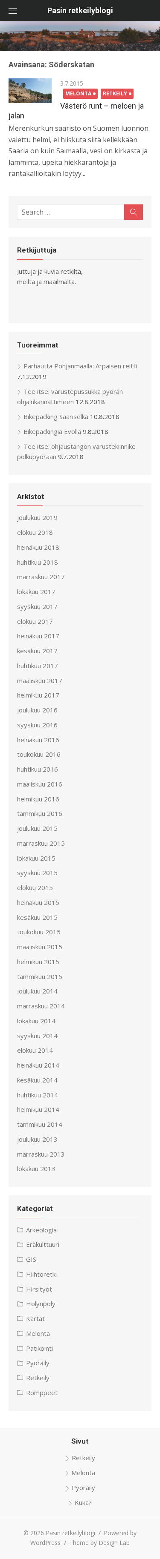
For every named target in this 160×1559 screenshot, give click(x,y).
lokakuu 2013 (36, 1168)
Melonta (78, 93)
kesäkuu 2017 (37, 650)
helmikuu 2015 (38, 961)
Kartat (35, 1318)
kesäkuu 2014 (37, 1080)
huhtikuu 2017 (37, 665)
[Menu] (12, 10)
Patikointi (39, 1348)
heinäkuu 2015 (38, 902)
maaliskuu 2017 (39, 680)
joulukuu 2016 (37, 710)
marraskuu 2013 (41, 1154)
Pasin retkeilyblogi (80, 10)
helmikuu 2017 (38, 695)
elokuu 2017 (35, 621)
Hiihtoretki (41, 1274)
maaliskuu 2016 (39, 784)
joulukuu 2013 (37, 1139)
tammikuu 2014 (39, 1124)
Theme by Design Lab (99, 1543)
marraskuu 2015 (41, 843)
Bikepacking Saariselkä (55, 416)
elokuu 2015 (35, 887)
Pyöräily (37, 1362)
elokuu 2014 (35, 1050)
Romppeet (42, 1392)
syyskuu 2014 (37, 1035)
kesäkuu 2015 (37, 917)
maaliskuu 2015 (39, 946)
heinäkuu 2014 (38, 1065)
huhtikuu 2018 (37, 562)
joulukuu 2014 (37, 991)
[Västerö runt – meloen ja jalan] (30, 90)
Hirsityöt (39, 1289)
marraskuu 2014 (41, 1006)
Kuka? (83, 1502)
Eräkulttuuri (42, 1244)
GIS (31, 1259)
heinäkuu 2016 (38, 739)
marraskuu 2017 (41, 576)
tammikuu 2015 (39, 976)
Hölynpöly (40, 1303)
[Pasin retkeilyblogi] (80, 36)
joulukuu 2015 (37, 828)
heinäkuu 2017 (38, 636)
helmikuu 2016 (38, 799)
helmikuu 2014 (38, 1109)
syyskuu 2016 (37, 725)
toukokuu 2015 (39, 931)
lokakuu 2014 (36, 1020)
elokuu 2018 (35, 532)
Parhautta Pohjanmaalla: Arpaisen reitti (80, 366)
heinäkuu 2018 (38, 547)
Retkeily (115, 93)
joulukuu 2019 (37, 517)
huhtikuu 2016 (37, 769)
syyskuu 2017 (37, 606)
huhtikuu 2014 (37, 1095)
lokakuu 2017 (36, 591)
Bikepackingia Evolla (52, 431)
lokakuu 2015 (36, 858)
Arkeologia (41, 1230)
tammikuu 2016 (39, 813)
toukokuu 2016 (39, 754)
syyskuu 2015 (37, 872)
